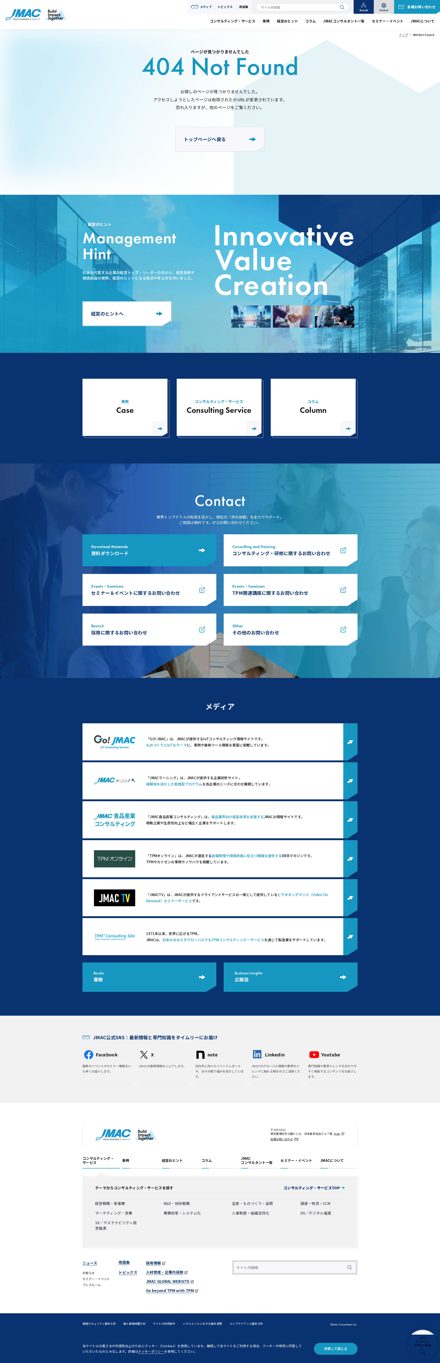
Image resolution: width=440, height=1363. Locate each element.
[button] (201, 7)
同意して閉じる (335, 1348)
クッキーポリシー (151, 1351)
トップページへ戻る (205, 139)
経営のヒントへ (107, 313)
